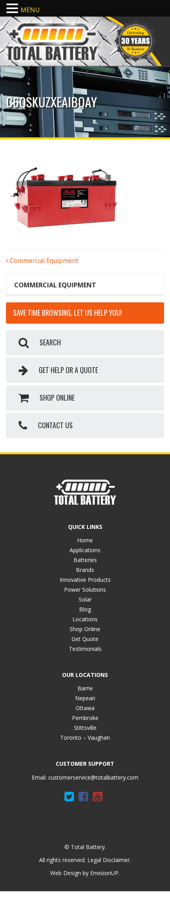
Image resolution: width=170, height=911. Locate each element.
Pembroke (85, 718)
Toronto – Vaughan (85, 737)
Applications (85, 550)
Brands (85, 570)
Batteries (85, 560)
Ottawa (85, 708)
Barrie (85, 688)
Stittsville (85, 727)
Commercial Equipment (43, 260)
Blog (85, 609)
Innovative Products (85, 579)
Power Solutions (85, 589)
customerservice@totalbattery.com (93, 777)
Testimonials (85, 648)
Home (85, 540)
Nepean (85, 698)
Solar (85, 599)
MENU (30, 10)
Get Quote (85, 639)
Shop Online (85, 629)
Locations (85, 619)
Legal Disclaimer (108, 860)
